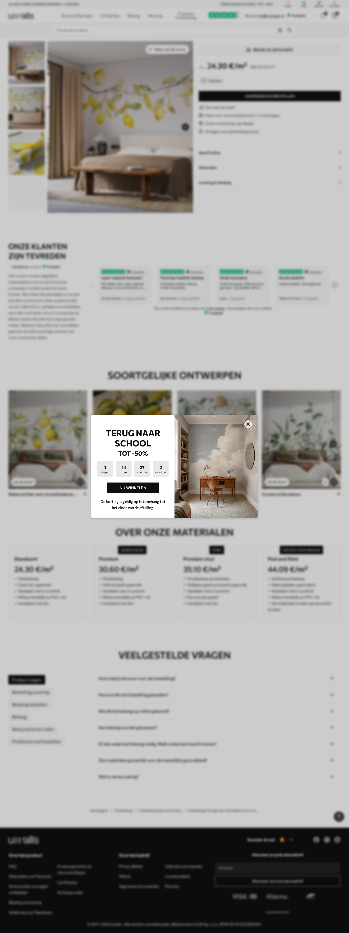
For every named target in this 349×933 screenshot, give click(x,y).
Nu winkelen (133, 487)
